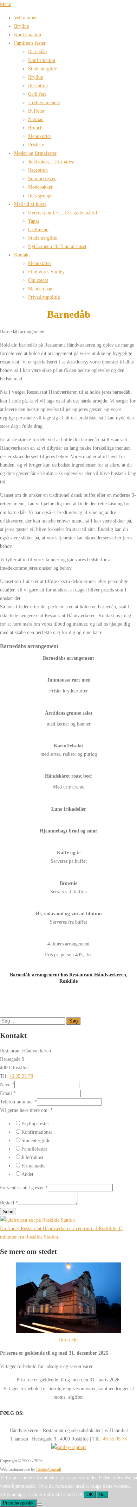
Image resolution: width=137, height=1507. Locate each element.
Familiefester (34, 1149)
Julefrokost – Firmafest (51, 161)
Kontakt (22, 255)
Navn (7, 1084)
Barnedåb (37, 51)
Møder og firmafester (35, 153)
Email (8, 1093)
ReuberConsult (48, 1469)
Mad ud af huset (30, 204)
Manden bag (40, 288)
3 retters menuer (44, 102)
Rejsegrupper (41, 195)
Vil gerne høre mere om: (26, 1110)
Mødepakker (40, 187)
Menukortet (39, 136)
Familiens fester (30, 43)
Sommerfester (42, 178)
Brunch (35, 128)
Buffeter (36, 111)
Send (8, 1211)
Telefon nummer (18, 1101)
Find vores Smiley (46, 271)
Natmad (36, 119)
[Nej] (39, 1504)
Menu (5, 4)
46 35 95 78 (21, 1076)
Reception (38, 85)
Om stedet (38, 280)
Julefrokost (32, 1157)
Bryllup (21, 26)
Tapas (33, 221)
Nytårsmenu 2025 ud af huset (57, 246)
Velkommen (26, 17)
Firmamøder (33, 1166)
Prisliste (36, 144)
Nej (102, 1494)
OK (89, 1494)
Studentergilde (42, 68)
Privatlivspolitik (44, 297)
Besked (9, 1202)
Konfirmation (27, 34)
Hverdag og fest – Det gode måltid (62, 212)
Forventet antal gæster (24, 1187)
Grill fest (37, 94)
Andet (27, 1174)
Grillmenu (38, 229)
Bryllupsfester (35, 1123)
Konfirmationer (36, 1132)
